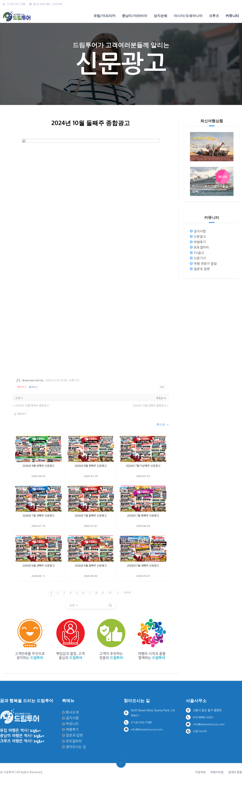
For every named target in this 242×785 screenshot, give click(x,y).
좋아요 (22, 387)
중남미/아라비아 (134, 15)
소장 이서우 (200, 731)
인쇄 (162, 387)
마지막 (127, 592)
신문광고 (200, 236)
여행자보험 (216, 772)
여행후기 (200, 242)
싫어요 (33, 387)
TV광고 (199, 252)
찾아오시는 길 (76, 747)
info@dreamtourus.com (146, 729)
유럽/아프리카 (105, 15)
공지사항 (200, 231)
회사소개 (72, 712)
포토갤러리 (201, 247)
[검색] (110, 605)
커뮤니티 (232, 15)
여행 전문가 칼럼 (205, 263)
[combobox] (162, 424)
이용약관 (200, 772)
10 (109, 592)
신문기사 (200, 258)
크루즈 (214, 15)
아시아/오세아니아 (188, 15)
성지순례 (160, 15)
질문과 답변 (202, 269)
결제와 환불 (235, 772)
